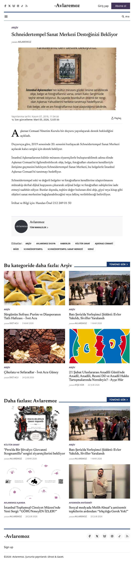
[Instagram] (18, 6)
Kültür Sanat (82, 243)
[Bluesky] (13, 6)
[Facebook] (5, 6)
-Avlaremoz (18, 556)
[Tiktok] (22, 6)
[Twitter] (9, 6)
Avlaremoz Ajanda (14, 502)
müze (16, 249)
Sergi (91, 249)
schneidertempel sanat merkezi (65, 249)
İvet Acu (14, 323)
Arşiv (14, 27)
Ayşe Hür (79, 384)
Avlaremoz (24, 41)
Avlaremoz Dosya (45, 243)
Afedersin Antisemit (80, 502)
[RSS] (26, 6)
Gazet (60, 556)
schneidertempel (33, 249)
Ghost (51, 556)
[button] (8, 547)
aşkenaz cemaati (104, 243)
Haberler (65, 243)
